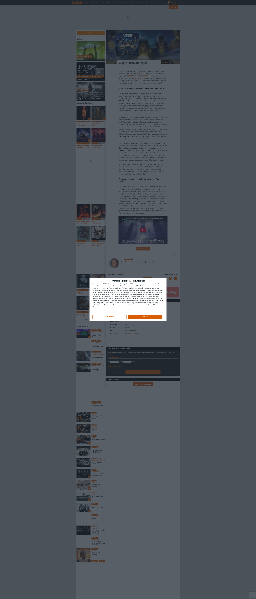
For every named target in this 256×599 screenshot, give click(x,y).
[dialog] (128, 299)
